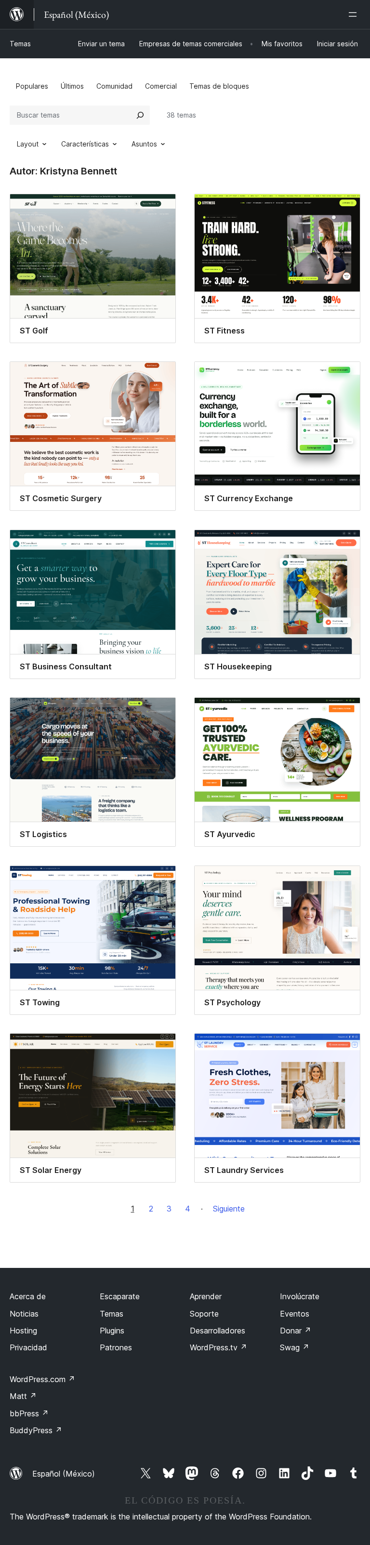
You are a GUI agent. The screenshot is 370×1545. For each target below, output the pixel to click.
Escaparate (120, 1296)
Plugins (112, 1330)
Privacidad (28, 1347)
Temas (20, 44)
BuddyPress (36, 1430)
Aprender (206, 1296)
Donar (295, 1330)
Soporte (204, 1314)
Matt (23, 1396)
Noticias (24, 1314)
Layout (28, 144)
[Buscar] (140, 115)
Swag (294, 1347)
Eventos (294, 1314)
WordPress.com (42, 1379)
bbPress (29, 1413)
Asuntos (144, 144)
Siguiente (229, 1208)
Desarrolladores (217, 1330)
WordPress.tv (218, 1347)
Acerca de (28, 1296)
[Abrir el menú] (354, 14)
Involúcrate (299, 1296)
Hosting (23, 1330)
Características (85, 144)
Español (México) (63, 1473)
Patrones (116, 1347)
